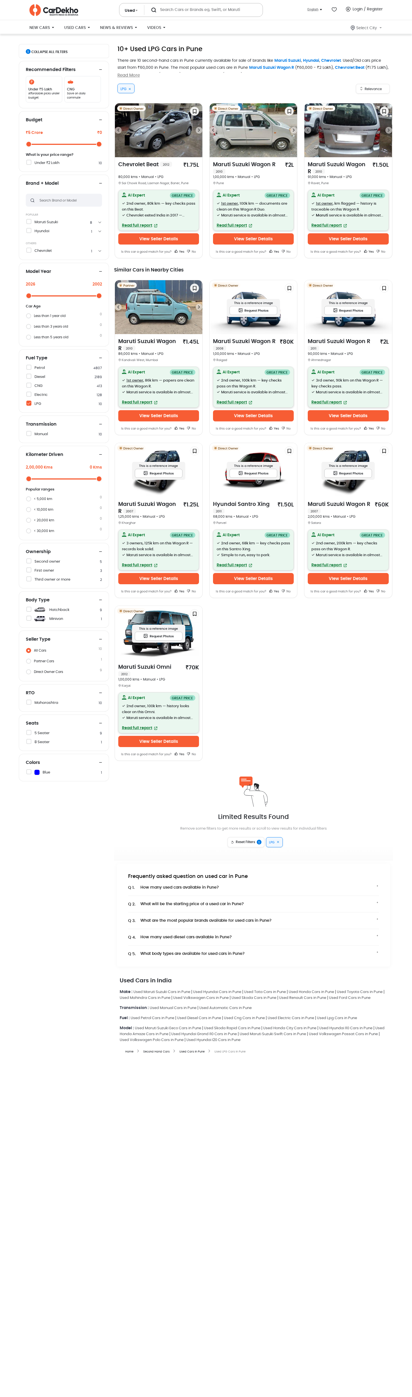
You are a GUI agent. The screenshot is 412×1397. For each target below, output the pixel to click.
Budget (34, 120)
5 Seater (42, 733)
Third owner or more (52, 579)
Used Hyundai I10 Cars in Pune (345, 1028)
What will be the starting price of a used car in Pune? (186, 904)
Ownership (38, 551)
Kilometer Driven (44, 454)
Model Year (38, 271)
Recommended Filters (51, 69)
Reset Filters (248, 842)
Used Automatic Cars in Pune (225, 1008)
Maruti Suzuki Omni (144, 670)
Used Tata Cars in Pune (265, 992)
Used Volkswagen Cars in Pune (201, 998)
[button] (158, 210)
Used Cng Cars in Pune (244, 1018)
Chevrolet (331, 61)
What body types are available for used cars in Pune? (186, 954)
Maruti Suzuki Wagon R (271, 68)
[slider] (29, 144)
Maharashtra (46, 703)
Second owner (47, 561)
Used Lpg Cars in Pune (337, 1018)
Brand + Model (42, 183)
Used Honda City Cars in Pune (289, 1028)
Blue (46, 772)
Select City (366, 28)
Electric (41, 395)
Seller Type (38, 639)
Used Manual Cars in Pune (173, 1008)
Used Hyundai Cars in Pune (217, 992)
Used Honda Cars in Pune (311, 992)
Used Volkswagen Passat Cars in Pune (343, 1034)
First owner (44, 570)
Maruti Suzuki (287, 61)
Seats (32, 723)
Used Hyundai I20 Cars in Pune (213, 1040)
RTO (30, 693)
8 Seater (42, 742)
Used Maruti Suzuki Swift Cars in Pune (273, 1034)
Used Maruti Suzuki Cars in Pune (161, 992)
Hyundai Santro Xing (241, 507)
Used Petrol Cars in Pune (152, 1018)
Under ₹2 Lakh (46, 163)
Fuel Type (36, 358)
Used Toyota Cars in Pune (360, 992)
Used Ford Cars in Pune (350, 998)
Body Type (38, 600)
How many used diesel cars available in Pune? (180, 937)
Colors (33, 762)
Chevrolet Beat (349, 68)
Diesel (39, 377)
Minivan (56, 619)
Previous (118, 130)
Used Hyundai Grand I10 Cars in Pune (204, 1034)
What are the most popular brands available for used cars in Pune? (200, 921)
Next (199, 130)
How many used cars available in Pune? (173, 887)
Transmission (41, 424)
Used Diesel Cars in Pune (199, 1018)
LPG (37, 404)
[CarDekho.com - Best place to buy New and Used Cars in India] (53, 10)
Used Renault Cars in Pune (302, 998)
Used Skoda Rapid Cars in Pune (232, 1028)
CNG (38, 386)
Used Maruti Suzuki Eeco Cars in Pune (168, 1028)
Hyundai (311, 61)
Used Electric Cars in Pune (291, 1018)
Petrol (39, 368)
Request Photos (256, 310)
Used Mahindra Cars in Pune (145, 998)
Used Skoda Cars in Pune (254, 998)
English (312, 9)
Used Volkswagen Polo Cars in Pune (152, 1040)
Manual (41, 434)
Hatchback (59, 610)
